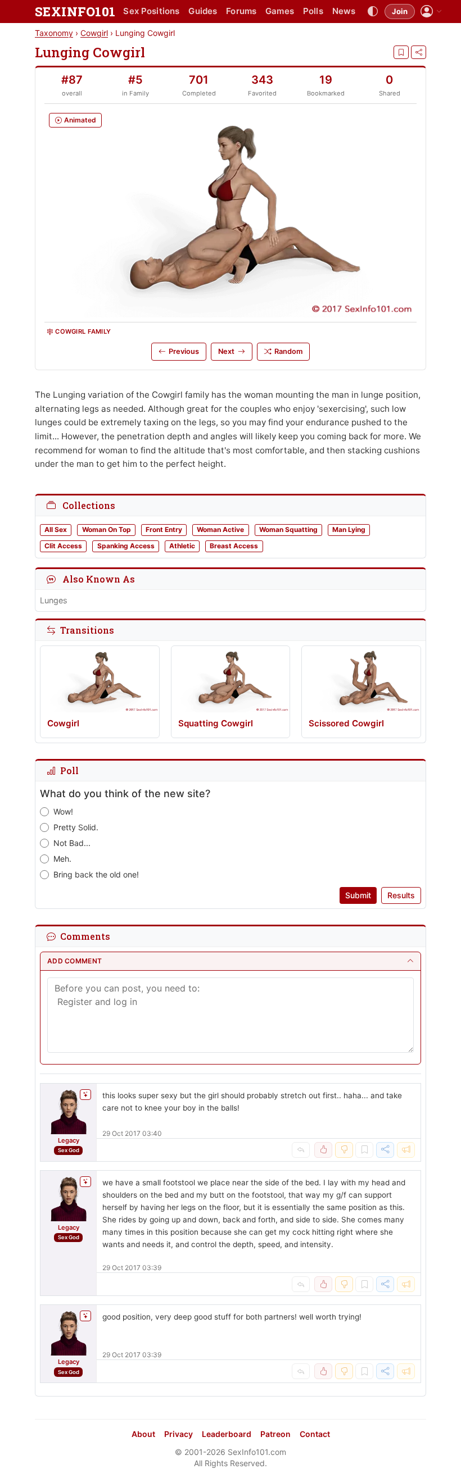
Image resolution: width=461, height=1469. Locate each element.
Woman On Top (106, 529)
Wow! (63, 811)
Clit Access (63, 546)
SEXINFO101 (75, 11)
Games (279, 11)
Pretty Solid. (75, 827)
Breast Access (234, 546)
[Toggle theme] (372, 11)
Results (401, 895)
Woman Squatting (288, 529)
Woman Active (220, 529)
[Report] (406, 1150)
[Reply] (301, 1150)
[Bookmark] (401, 52)
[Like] (323, 1150)
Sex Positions (151, 11)
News (344, 11)
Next (226, 351)
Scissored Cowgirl (346, 723)
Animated (80, 120)
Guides (202, 11)
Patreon (275, 1434)
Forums (241, 11)
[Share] (418, 52)
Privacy (178, 1434)
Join (400, 11)
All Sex (55, 529)
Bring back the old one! (96, 874)
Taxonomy (54, 33)
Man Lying (348, 529)
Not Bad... (72, 843)
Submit (358, 895)
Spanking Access (126, 546)
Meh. (62, 858)
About (143, 1434)
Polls (313, 11)
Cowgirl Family (83, 331)
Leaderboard (226, 1434)
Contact (315, 1434)
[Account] (431, 11)
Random (288, 351)
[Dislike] (344, 1150)
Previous (184, 351)
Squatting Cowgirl (215, 723)
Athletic (182, 546)
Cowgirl (94, 33)
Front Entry (164, 529)
